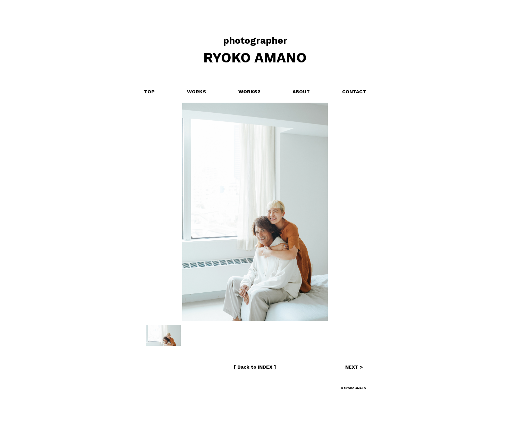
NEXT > (354, 367)
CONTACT (354, 91)
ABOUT (301, 91)
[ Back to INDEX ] (255, 367)
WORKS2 (249, 91)
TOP (149, 91)
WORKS (196, 91)
